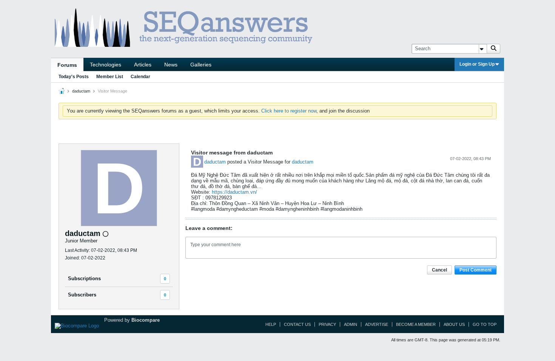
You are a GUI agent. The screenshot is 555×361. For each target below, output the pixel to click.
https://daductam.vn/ (234, 192)
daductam (215, 162)
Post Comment (475, 270)
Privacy (327, 324)
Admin (350, 324)
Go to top (484, 324)
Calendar (140, 76)
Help (270, 324)
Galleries (200, 65)
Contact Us (297, 324)
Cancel (439, 270)
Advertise (376, 324)
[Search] (493, 49)
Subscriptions (84, 278)
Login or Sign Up (477, 64)
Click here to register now (288, 111)
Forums (67, 65)
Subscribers (82, 295)
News (170, 65)
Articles (142, 65)
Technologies (105, 65)
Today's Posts (74, 76)
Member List (109, 76)
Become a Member (416, 324)
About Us (454, 324)
